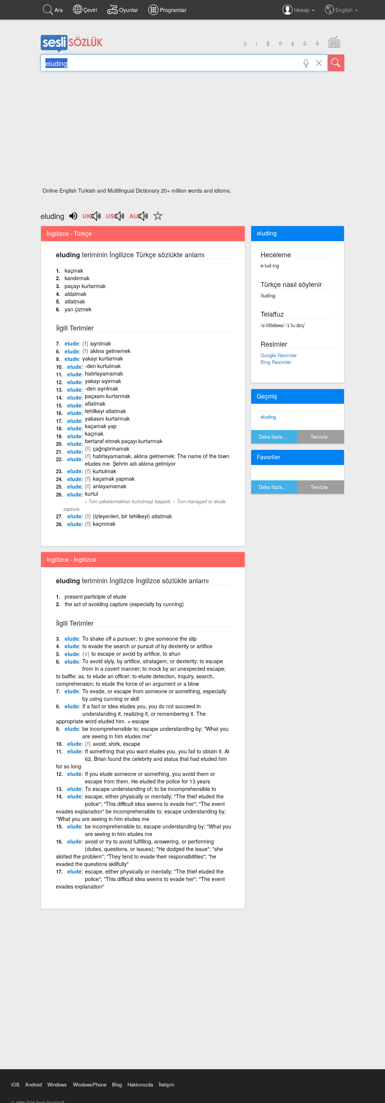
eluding (268, 416)
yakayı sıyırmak (103, 381)
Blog (117, 1084)
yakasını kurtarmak (107, 418)
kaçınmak (104, 523)
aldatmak (75, 293)
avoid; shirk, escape (116, 743)
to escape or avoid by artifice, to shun (135, 653)
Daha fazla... (272, 436)
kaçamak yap (101, 426)
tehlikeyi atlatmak (105, 411)
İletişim (166, 1084)
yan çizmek (78, 309)
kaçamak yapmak (114, 478)
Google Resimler (279, 355)
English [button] (344, 10)
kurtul (91, 493)
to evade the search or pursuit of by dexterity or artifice (147, 646)
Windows (57, 1084)
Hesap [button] (302, 10)
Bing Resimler (276, 361)
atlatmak (75, 301)
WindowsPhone (89, 1084)
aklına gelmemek (110, 351)
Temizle (319, 436)
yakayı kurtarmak (102, 358)
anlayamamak (109, 486)
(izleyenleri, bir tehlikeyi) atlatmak (132, 516)
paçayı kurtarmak (85, 286)
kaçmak (74, 270)
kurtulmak (104, 471)
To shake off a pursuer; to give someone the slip (139, 638)
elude (72, 343)
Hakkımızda (140, 1084)
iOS (15, 1084)
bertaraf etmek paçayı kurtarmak (123, 441)
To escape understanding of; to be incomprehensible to (150, 788)
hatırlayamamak (104, 373)
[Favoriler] (156, 220)
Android (33, 1084)
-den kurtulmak (103, 366)
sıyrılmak (100, 343)
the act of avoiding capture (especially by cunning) (124, 604)
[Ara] (336, 62)
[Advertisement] (192, 131)
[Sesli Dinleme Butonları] (92, 218)
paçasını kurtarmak (107, 396)
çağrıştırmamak (111, 448)
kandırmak (77, 278)
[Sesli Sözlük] (72, 50)
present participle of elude (95, 596)
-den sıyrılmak (101, 388)
